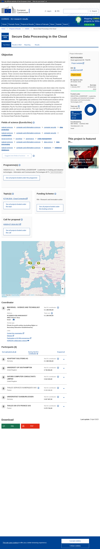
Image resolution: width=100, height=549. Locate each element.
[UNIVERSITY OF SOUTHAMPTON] (30, 263)
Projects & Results (27, 24)
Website (16, 335)
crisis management (45, 139)
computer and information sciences (28, 127)
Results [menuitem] (37, 45)
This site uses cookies (10, 543)
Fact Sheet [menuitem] (6, 45)
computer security (50, 127)
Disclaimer (4, 296)
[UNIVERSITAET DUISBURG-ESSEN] (38, 263)
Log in (49, 11)
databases (47, 148)
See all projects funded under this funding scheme (49, 208)
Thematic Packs (13, 24)
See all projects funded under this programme (21, 178)
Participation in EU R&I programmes (24, 338)
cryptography (6, 135)
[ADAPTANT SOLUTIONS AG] (43, 268)
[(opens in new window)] (17, 10)
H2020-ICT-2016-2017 (11, 224)
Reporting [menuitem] (27, 45)
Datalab (58, 24)
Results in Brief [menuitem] (16, 45)
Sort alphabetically (8, 352)
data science (48, 142)
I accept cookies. (75, 541)
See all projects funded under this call (16, 232)
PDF (31, 426)
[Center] (62, 288)
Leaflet (3, 295)
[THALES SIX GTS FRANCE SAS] (33, 267)
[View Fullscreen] (62, 281)
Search (65, 24)
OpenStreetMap (15, 295)
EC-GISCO (31, 295)
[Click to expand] (64, 359)
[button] (57, 11)
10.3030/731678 (76, 70)
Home (4, 24)
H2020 (27, 29)
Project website (78, 63)
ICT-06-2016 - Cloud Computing (14, 199)
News (52, 24)
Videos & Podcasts (42, 24)
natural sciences (7, 127)
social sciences (6, 139)
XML (12, 426)
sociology (19, 139)
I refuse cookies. (75, 546)
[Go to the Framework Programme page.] (5, 36)
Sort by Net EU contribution (33, 353)
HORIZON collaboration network (24, 340)
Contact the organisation (22, 333)
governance (30, 139)
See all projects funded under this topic (16, 205)
